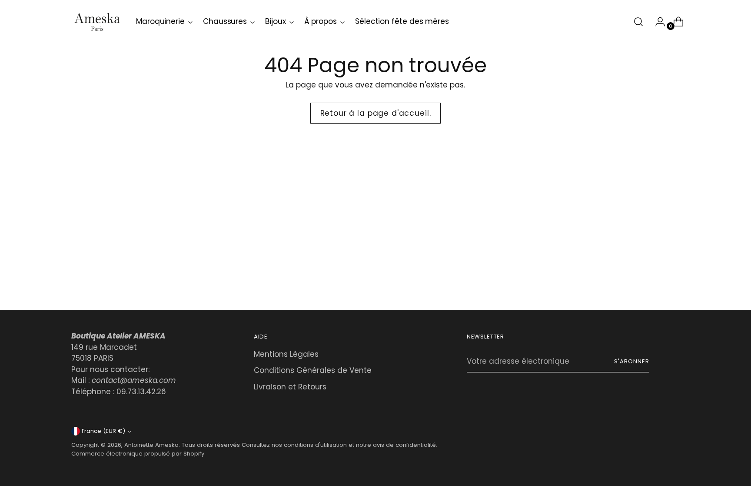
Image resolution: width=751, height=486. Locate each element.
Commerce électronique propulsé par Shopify (137, 453)
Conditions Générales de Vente (313, 370)
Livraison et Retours (290, 387)
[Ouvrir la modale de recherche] (638, 21)
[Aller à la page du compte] (656, 21)
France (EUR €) (103, 431)
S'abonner (631, 361)
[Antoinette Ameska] (97, 22)
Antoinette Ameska (151, 445)
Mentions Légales (286, 354)
